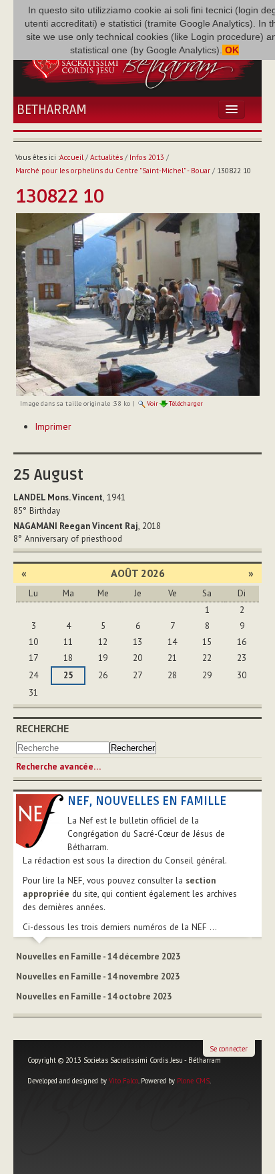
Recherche (42, 728)
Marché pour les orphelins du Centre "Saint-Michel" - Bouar (112, 170)
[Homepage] (137, 62)
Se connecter (229, 1048)
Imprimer (53, 426)
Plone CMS (193, 1080)
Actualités (106, 157)
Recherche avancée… (58, 766)
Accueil (71, 157)
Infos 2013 (146, 157)
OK (230, 50)
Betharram (52, 110)
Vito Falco (123, 1080)
